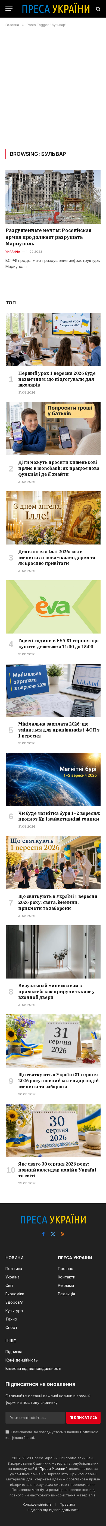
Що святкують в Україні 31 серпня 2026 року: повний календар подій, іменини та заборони (58, 1080)
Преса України (52, 1468)
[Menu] (9, 9)
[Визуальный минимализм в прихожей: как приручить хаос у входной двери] (53, 952)
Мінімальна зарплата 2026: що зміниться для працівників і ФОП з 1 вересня (58, 730)
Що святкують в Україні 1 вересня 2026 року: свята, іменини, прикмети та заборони (57, 902)
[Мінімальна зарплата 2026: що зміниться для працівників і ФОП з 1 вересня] (53, 690)
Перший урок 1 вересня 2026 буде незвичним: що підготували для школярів (57, 379)
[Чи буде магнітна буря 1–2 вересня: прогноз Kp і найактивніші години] (53, 779)
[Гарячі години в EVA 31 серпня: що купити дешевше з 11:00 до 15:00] (53, 607)
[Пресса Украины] (56, 9)
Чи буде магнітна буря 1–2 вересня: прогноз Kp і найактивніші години (59, 816)
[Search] (98, 9)
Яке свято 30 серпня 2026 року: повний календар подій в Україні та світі (57, 1170)
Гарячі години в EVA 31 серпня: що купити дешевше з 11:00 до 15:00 (58, 643)
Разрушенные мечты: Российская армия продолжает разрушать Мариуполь (48, 237)
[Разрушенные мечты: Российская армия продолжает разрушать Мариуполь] (53, 197)
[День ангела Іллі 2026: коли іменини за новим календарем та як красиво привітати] (53, 517)
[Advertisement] (53, 88)
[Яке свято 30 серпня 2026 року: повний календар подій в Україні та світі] (53, 1130)
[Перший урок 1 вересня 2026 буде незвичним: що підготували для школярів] (53, 339)
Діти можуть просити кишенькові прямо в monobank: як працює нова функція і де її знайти (58, 468)
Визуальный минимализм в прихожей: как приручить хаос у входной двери (56, 991)
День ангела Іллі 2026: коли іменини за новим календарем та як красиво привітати (56, 557)
